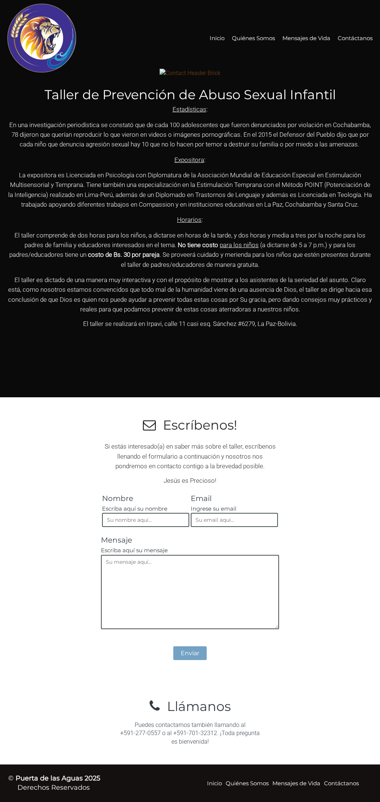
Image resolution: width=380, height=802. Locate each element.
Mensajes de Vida (306, 38)
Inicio (217, 38)
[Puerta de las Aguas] (59, 38)
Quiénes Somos (253, 38)
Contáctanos (355, 38)
